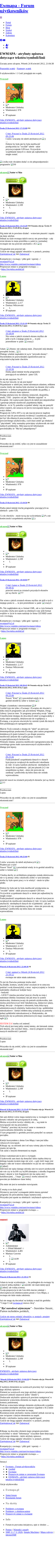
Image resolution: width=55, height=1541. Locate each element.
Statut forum (11, 1495)
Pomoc (9, 1529)
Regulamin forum (13, 1498)
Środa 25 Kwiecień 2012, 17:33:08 (13, 128)
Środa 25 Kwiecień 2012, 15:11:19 (13, 323)
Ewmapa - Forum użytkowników (17, 8)
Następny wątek (24, 68)
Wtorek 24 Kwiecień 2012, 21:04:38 (14, 1379)
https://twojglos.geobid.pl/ (12, 269)
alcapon (3, 172)
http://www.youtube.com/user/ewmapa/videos (20, 264)
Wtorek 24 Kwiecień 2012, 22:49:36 (14, 967)
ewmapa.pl (18, 1303)
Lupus (3, 276)
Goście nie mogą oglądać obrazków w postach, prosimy (25, 1316)
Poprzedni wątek (7, 68)
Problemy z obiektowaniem (18, 1511)
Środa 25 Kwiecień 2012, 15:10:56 (13, 503)
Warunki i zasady (21, 1529)
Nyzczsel (4, 79)
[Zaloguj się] (7, 47)
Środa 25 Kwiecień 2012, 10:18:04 (13, 580)
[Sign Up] (7, 45)
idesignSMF (11, 1535)
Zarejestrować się (8, 254)
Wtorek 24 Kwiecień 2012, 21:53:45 (14, 1109)
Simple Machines (31, 1532)
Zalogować (24, 254)
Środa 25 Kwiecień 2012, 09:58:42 (13, 685)
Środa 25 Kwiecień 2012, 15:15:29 (13, 226)
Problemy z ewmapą (15, 1508)
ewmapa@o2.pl (7, 261)
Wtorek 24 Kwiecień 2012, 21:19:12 (14, 1277)
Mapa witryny (47, 1532)
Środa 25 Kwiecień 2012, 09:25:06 (13, 857)
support (3, 1219)
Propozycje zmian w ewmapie (19, 1514)
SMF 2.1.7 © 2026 (14, 1532)
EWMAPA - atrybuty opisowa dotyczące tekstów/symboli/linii (18, 1372)
